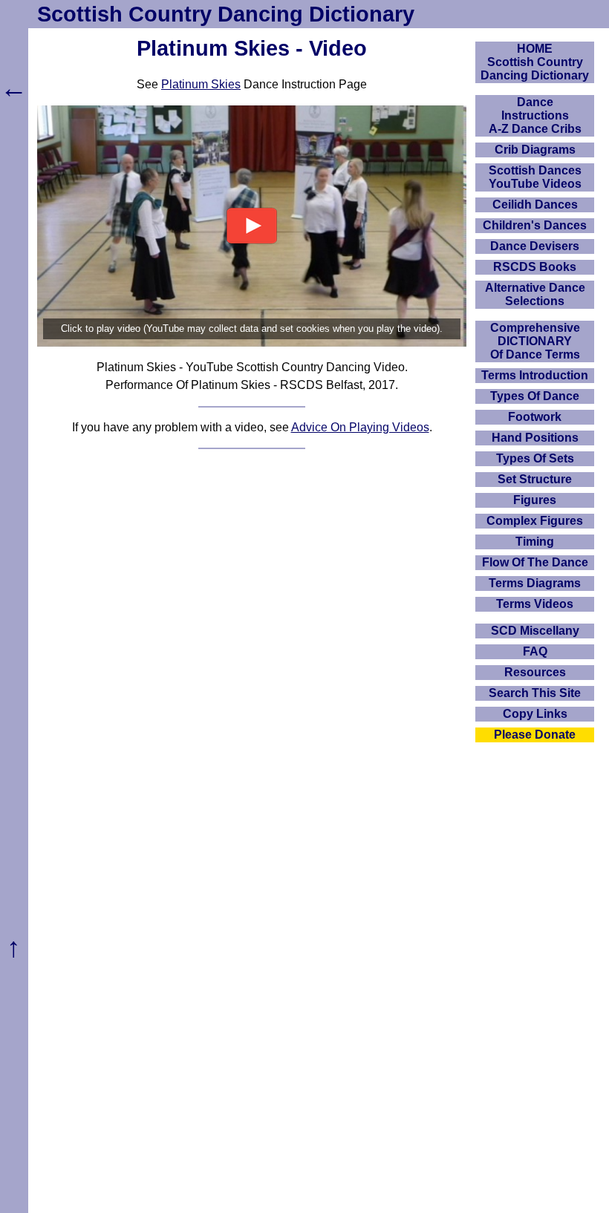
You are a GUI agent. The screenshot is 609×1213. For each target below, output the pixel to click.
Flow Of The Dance (535, 562)
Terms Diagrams (535, 583)
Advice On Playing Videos (360, 427)
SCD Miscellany (535, 630)
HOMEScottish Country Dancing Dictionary (535, 62)
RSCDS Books (534, 267)
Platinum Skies (201, 84)
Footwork (534, 417)
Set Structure (535, 479)
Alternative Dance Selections (535, 294)
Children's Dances (535, 225)
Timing (534, 541)
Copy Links (535, 713)
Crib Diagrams (535, 149)
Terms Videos (534, 604)
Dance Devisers (534, 246)
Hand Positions (535, 437)
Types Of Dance (534, 396)
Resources (535, 672)
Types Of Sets (535, 458)
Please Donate (535, 734)
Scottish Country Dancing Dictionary (225, 14)
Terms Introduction (534, 375)
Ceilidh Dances (535, 204)
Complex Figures (534, 520)
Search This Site (535, 693)
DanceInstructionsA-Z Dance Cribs (535, 115)
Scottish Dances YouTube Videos (535, 177)
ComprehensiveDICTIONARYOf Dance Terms (535, 341)
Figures (534, 500)
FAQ (535, 651)
